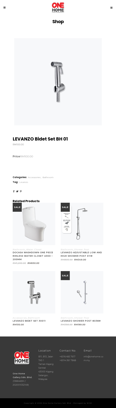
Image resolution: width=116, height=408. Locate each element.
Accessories (34, 177)
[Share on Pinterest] (21, 191)
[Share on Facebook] (14, 191)
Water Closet (34, 249)
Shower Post (81, 249)
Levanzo (23, 182)
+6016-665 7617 (67, 356)
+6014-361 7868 (68, 360)
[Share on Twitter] (17, 191)
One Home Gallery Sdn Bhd (57, 403)
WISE (89, 403)
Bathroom (47, 177)
